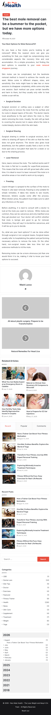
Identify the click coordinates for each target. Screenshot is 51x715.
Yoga (5, 624)
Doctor (6, 587)
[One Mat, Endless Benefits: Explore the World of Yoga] (9, 447)
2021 (6, 685)
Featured (6, 595)
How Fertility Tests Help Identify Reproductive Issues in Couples (11, 411)
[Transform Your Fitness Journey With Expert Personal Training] (9, 458)
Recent (8, 426)
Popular (24, 426)
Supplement (7, 613)
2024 (6, 670)
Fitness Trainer (9, 599)
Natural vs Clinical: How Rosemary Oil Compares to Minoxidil (37, 385)
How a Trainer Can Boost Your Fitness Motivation (25, 642)
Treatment (7, 617)
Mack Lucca (26, 284)
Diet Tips (6, 584)
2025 (6, 665)
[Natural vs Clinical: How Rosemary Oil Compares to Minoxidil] (37, 374)
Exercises (7, 591)
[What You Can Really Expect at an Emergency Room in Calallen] (13, 373)
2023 (6, 675)
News (5, 606)
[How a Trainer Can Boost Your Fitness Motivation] (9, 436)
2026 (6, 635)
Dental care (7, 580)
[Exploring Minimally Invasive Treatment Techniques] (9, 468)
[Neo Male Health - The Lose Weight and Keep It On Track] (11, 4)
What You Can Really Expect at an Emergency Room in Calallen (13, 384)
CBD (5, 576)
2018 (6, 690)
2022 (6, 680)
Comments (41, 426)
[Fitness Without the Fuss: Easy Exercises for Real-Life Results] (9, 479)
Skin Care (7, 610)
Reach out (25, 711)
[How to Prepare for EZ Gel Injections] (37, 401)
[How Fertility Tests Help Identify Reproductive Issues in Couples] (13, 400)
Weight (6, 621)
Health (6, 15)
